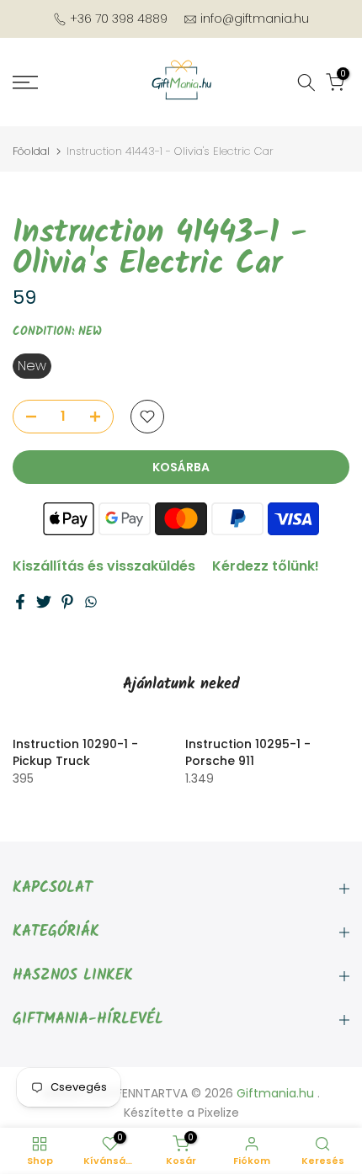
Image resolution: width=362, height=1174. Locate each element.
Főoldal (31, 151)
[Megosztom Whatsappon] (90, 601)
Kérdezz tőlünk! (265, 566)
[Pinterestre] (67, 601)
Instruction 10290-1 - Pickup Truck (75, 752)
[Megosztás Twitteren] (43, 601)
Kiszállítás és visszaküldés (104, 566)
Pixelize (218, 1112)
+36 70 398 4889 (119, 18)
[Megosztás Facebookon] (20, 601)
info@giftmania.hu (254, 18)
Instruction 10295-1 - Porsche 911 (248, 752)
